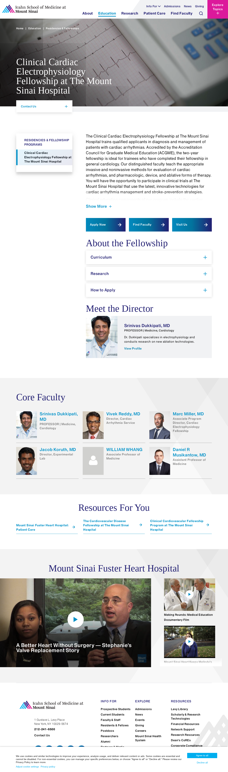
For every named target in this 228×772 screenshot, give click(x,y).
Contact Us (42, 735)
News (188, 6)
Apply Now (98, 224)
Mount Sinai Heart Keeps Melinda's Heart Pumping (188, 664)
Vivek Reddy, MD (123, 414)
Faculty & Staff (110, 720)
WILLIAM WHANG (124, 449)
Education (34, 28)
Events (140, 720)
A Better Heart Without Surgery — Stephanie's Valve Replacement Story (74, 648)
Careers (140, 730)
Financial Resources (185, 724)
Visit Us (181, 224)
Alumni (105, 741)
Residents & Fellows (115, 725)
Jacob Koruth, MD (58, 449)
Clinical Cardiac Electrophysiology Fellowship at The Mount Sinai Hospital (48, 157)
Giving (199, 6)
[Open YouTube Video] (76, 619)
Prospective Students (116, 709)
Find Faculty (142, 224)
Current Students (113, 714)
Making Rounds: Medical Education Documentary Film (188, 617)
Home (19, 28)
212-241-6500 (44, 729)
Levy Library (179, 709)
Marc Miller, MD (188, 414)
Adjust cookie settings (27, 766)
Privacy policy (48, 766)
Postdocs (107, 730)
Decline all (202, 762)
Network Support (183, 729)
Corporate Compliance (187, 745)
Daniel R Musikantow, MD (189, 452)
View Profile (133, 348)
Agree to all (202, 755)
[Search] (201, 13)
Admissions (172, 6)
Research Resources (185, 734)
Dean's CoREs (181, 740)
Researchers (109, 736)
